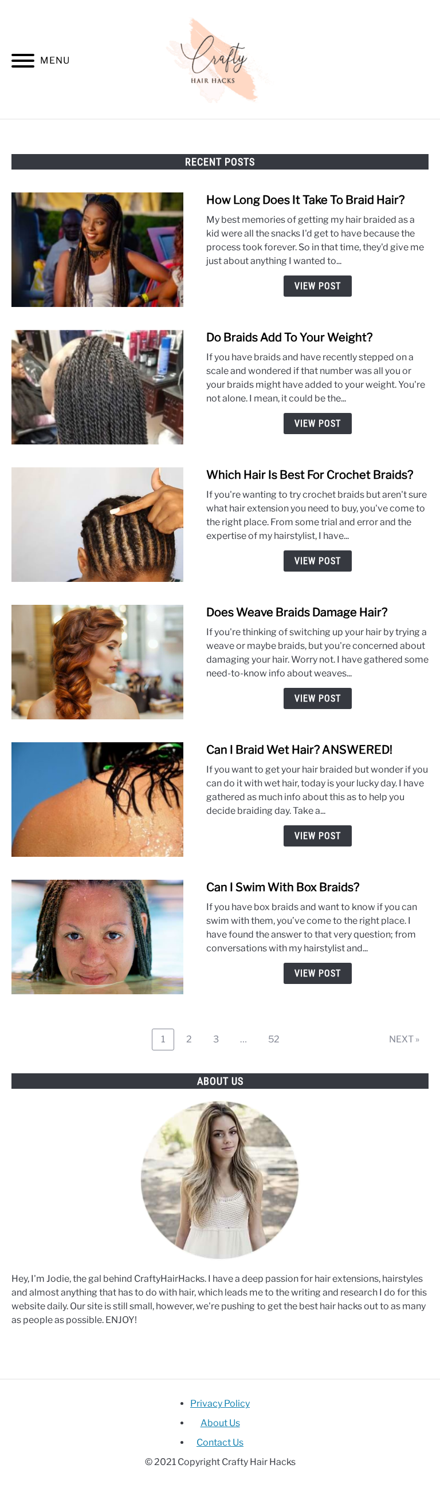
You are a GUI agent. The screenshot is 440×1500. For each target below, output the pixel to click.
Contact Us (220, 1442)
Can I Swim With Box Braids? (282, 887)
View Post (317, 286)
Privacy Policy (220, 1403)
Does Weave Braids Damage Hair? (296, 612)
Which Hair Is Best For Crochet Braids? (309, 475)
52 (278, 1039)
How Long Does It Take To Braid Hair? (305, 200)
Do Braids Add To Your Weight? (289, 337)
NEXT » (404, 1039)
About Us (220, 1423)
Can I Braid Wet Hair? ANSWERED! (299, 750)
